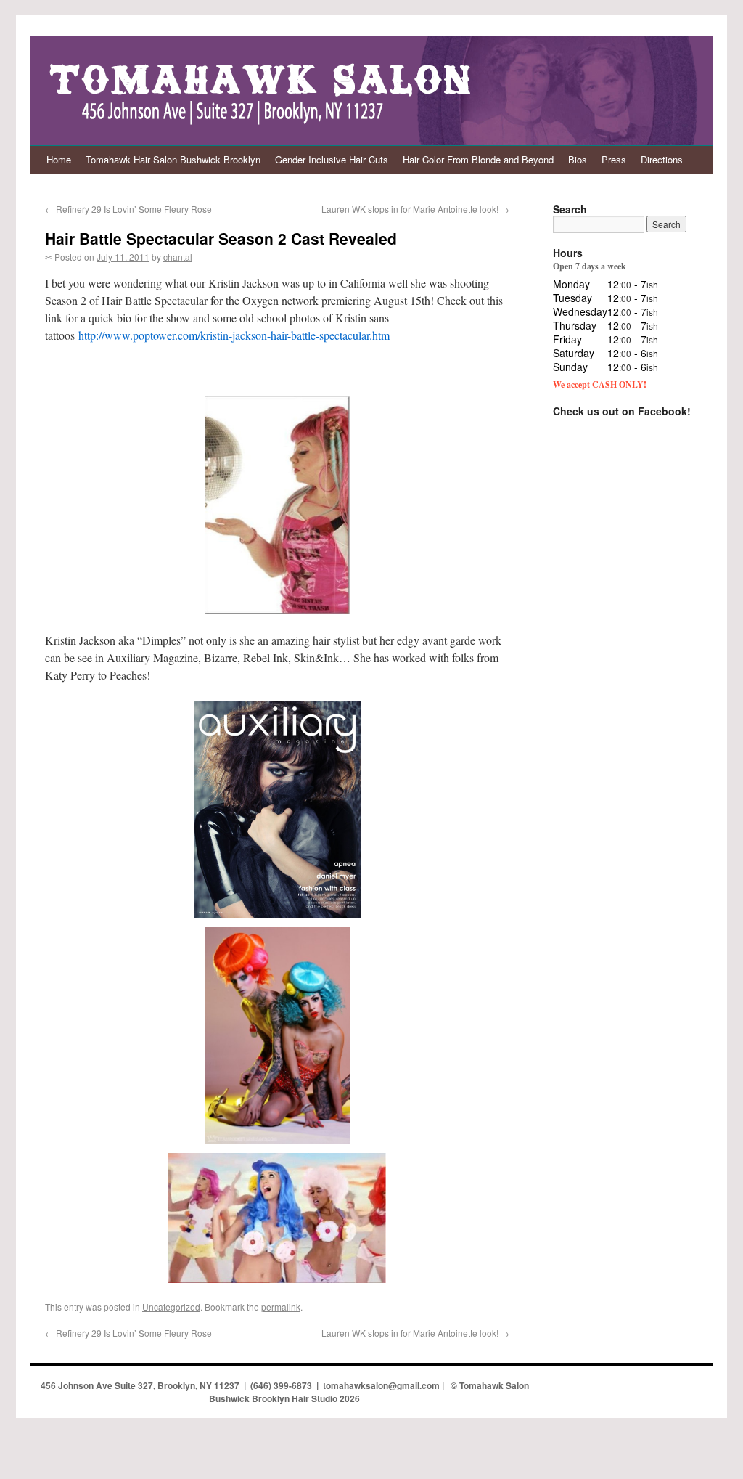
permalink (280, 1306)
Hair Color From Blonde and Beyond (478, 159)
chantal (177, 256)
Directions (662, 159)
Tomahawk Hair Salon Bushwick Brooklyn (173, 159)
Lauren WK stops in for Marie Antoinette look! (415, 209)
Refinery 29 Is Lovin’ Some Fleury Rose (128, 209)
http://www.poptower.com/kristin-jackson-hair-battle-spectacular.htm (234, 335)
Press (614, 159)
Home (58, 159)
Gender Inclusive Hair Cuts (331, 159)
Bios (577, 159)
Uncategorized (171, 1306)
